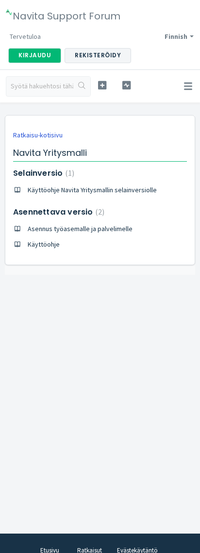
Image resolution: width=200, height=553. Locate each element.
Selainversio (42, 173)
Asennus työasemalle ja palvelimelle (80, 228)
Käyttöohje (44, 244)
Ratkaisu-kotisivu (38, 135)
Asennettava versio (57, 212)
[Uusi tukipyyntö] (102, 85)
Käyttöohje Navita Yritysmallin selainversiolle (92, 189)
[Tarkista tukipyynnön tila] (126, 85)
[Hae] (81, 86)
